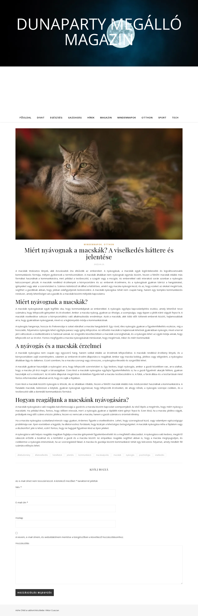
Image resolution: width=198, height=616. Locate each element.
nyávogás (130, 455)
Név (18, 487)
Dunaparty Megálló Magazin (99, 31)
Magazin (106, 117)
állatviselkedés (41, 455)
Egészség (56, 117)
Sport (162, 117)
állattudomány (23, 455)
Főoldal (25, 117)
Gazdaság (75, 117)
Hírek (91, 117)
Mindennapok (126, 117)
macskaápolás (102, 455)
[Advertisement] (99, 89)
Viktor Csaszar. (52, 610)
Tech (175, 117)
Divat (41, 117)
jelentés (70, 455)
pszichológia (144, 455)
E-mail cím (21, 502)
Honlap (19, 517)
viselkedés (159, 455)
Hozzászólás (22, 543)
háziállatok (57, 455)
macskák (117, 455)
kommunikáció (84, 455)
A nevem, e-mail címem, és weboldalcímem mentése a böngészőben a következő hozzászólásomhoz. (69, 537)
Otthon (147, 117)
